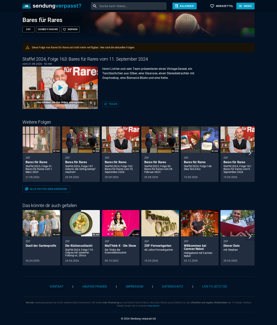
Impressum (134, 286)
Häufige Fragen (94, 286)
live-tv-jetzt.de (214, 286)
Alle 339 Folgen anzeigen (46, 189)
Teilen (110, 104)
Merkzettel (221, 6)
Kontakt (57, 286)
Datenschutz (172, 286)
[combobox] (132, 6)
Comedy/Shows (48, 29)
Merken (70, 29)
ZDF (28, 29)
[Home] (52, 6)
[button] (250, 152)
